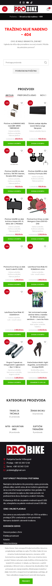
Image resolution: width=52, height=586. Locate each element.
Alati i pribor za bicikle (37, 324)
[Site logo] (26, 9)
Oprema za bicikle (14, 370)
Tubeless (38, 327)
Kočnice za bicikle (14, 133)
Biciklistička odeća (37, 370)
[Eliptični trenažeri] (38, 428)
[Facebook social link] (20, 3)
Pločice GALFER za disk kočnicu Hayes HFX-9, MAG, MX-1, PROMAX (14, 221)
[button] (14, 143)
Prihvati (26, 581)
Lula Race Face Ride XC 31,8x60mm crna (37, 268)
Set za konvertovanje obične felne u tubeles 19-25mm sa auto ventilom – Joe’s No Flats (37, 315)
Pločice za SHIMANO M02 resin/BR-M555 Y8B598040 (14, 125)
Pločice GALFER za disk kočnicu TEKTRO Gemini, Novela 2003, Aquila (14, 173)
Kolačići (6, 540)
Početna (13, 16)
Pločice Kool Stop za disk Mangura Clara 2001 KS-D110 (38, 221)
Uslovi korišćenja (10, 543)
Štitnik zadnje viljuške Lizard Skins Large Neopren (38, 125)
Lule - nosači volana (38, 274)
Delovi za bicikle (14, 131)
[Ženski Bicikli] (38, 411)
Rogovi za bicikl (14, 374)
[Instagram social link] (23, 3)
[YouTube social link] (27, 3)
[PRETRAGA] (46, 62)
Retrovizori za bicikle (14, 372)
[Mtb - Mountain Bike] (14, 428)
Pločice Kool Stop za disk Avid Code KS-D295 (14, 268)
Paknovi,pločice (14, 135)
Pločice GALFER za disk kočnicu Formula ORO (37, 172)
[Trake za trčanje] (14, 412)
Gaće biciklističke (34, 372)
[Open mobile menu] (5, 9)
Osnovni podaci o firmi (12, 532)
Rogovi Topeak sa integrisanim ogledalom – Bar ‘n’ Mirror (14, 364)
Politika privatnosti (11, 536)
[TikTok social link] (31, 3)
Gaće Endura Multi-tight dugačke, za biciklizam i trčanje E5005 (37, 364)
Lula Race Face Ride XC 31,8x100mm (14, 313)
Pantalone (44, 372)
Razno (43, 131)
